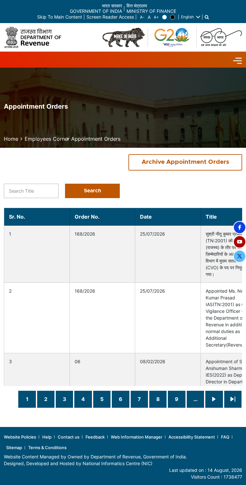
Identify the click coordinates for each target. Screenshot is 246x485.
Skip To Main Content (59, 17)
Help (47, 436)
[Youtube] (239, 241)
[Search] (207, 17)
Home (11, 139)
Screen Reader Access (110, 17)
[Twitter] (239, 256)
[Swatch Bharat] (221, 37)
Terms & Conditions (47, 447)
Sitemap (14, 447)
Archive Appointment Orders (185, 162)
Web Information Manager (136, 436)
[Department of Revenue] (35, 37)
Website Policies (20, 436)
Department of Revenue (116, 456)
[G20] (172, 37)
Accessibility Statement (191, 436)
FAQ (225, 436)
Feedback (95, 436)
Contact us (68, 436)
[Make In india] (123, 37)
